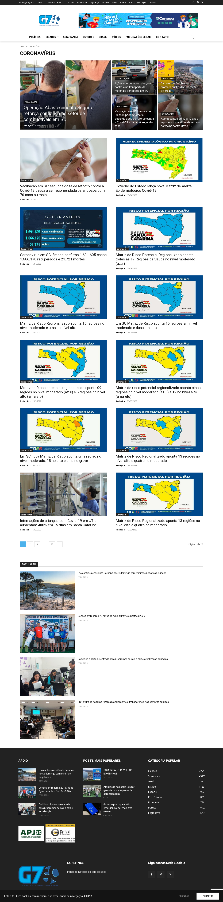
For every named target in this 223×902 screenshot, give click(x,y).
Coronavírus (168, 79)
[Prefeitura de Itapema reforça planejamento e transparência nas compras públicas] (47, 719)
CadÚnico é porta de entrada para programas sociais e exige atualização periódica (123, 659)
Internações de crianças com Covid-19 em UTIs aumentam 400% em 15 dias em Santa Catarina (58, 523)
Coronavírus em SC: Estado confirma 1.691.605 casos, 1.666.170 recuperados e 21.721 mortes (63, 257)
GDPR (88, 896)
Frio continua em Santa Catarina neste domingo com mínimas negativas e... (56, 774)
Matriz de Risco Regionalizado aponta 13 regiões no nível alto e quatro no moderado (158, 523)
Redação (24, 199)
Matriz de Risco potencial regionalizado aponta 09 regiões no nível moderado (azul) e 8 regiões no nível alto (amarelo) (62, 392)
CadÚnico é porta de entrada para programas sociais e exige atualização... (56, 808)
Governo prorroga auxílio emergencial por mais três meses (117, 808)
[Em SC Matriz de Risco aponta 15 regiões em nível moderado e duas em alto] (159, 297)
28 (52, 544)
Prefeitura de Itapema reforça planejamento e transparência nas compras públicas (123, 702)
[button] (192, 37)
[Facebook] (193, 3)
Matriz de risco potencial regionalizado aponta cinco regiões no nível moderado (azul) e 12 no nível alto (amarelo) (158, 392)
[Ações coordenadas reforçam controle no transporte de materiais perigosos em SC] (134, 77)
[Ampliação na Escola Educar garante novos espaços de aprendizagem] (92, 791)
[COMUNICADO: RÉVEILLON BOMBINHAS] (92, 774)
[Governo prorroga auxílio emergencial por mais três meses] (92, 809)
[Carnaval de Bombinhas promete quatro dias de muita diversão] (180, 77)
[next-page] (60, 544)
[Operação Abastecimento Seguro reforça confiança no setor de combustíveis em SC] (65, 95)
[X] (203, 3)
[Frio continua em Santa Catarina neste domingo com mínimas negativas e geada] (47, 590)
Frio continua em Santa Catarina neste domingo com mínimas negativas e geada (122, 573)
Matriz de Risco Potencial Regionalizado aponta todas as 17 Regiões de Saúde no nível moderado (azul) (155, 259)
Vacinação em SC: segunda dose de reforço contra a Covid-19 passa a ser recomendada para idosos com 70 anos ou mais (62, 190)
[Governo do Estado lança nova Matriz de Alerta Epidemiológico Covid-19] (159, 160)
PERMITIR (208, 896)
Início (22, 46)
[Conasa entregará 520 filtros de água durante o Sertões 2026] (47, 633)
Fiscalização (31, 102)
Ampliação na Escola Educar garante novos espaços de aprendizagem (118, 790)
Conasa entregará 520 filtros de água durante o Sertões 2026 (111, 616)
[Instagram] (198, 3)
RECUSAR (184, 896)
